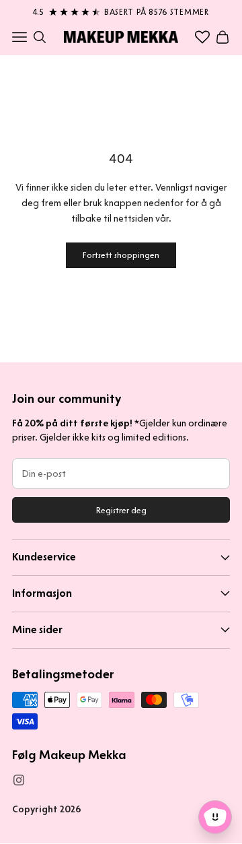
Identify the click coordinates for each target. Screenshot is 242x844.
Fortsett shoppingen (121, 255)
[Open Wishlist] (202, 37)
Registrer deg (121, 510)
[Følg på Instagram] (19, 780)
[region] (121, 9)
